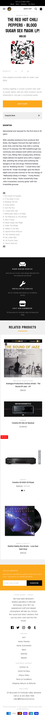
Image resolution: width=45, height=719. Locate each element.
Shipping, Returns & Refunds (24, 683)
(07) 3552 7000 (28, 695)
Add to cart (22, 104)
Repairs (24, 657)
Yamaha (23, 420)
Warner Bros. (22, 15)
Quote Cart (28, 9)
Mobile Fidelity (23, 543)
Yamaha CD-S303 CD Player (23, 482)
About (12, 4)
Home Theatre (24, 641)
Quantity (6, 71)
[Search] (36, 9)
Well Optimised (23, 709)
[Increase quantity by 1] (27, 71)
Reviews (24, 4)
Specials (24, 653)
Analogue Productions (23, 381)
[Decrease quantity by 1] (15, 71)
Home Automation (24, 645)
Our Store (31, 4)
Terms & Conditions (24, 679)
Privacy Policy (24, 675)
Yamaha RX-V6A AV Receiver (23, 423)
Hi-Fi (24, 637)
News (18, 4)
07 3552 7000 (25, 2)
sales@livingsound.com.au (24, 699)
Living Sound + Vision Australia (17, 707)
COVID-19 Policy (24, 671)
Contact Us (24, 667)
